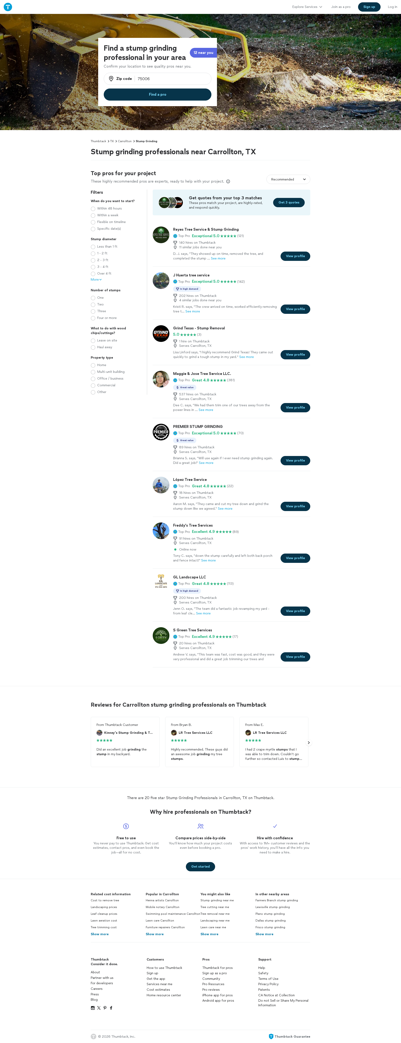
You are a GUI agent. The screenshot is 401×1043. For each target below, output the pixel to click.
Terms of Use (268, 979)
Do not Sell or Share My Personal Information (283, 1003)
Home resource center (164, 995)
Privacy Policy (268, 984)
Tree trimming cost (104, 927)
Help (261, 968)
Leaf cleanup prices (104, 913)
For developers (102, 983)
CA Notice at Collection (276, 995)
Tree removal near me (215, 913)
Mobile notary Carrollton (162, 907)
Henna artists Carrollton (162, 900)
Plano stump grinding (270, 913)
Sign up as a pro (214, 973)
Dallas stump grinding (270, 920)
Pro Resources (213, 984)
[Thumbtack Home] (8, 7)
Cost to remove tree (105, 900)
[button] (181, 236)
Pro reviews (211, 990)
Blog (94, 1000)
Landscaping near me (215, 920)
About (95, 972)
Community (211, 979)
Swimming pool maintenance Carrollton (173, 913)
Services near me (159, 984)
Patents (264, 990)
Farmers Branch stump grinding (276, 900)
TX (112, 141)
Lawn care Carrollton (160, 920)
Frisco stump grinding (270, 927)
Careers (97, 989)
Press (95, 994)
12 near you (203, 52)
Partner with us (102, 978)
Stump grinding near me (217, 900)
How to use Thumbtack (164, 968)
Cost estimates (158, 990)
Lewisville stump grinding (272, 907)
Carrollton (125, 141)
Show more (100, 934)
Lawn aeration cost (104, 920)
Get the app (156, 979)
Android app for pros (218, 1001)
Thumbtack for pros (217, 968)
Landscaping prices (104, 907)
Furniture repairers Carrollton (165, 927)
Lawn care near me (213, 927)
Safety (263, 973)
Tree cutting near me (214, 907)
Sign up (152, 973)
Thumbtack (98, 141)
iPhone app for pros (217, 995)
